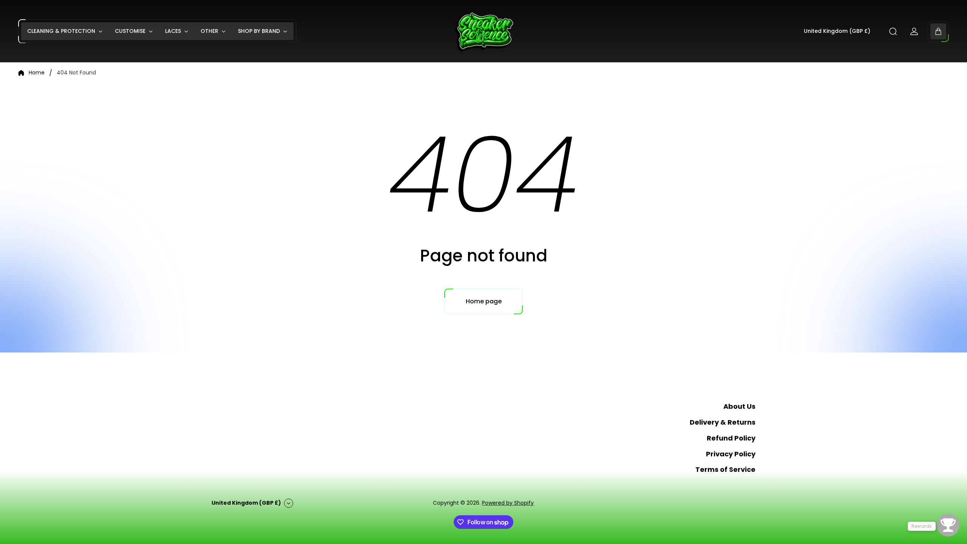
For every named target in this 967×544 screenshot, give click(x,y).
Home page (484, 301)
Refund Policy (731, 438)
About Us (739, 406)
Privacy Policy (730, 454)
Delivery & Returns (722, 422)
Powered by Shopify (508, 503)
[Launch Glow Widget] (948, 525)
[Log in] (914, 31)
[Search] (893, 31)
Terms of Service (725, 469)
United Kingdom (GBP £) (837, 31)
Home (37, 73)
